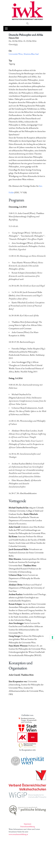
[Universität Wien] (27, 761)
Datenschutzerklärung (27, 826)
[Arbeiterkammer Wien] (27, 737)
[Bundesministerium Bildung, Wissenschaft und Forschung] (27, 720)
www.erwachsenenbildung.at (18, 834)
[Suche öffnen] (27, 23)
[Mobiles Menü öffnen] (6, 29)
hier (40, 186)
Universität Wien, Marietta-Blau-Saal (24, 54)
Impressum (27, 824)
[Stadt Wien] (27, 728)
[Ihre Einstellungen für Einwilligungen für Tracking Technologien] (52, 637)
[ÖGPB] (27, 809)
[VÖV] (27, 780)
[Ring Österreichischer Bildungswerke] (27, 745)
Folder (11, 192)
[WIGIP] (27, 795)
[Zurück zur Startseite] (27, 10)
